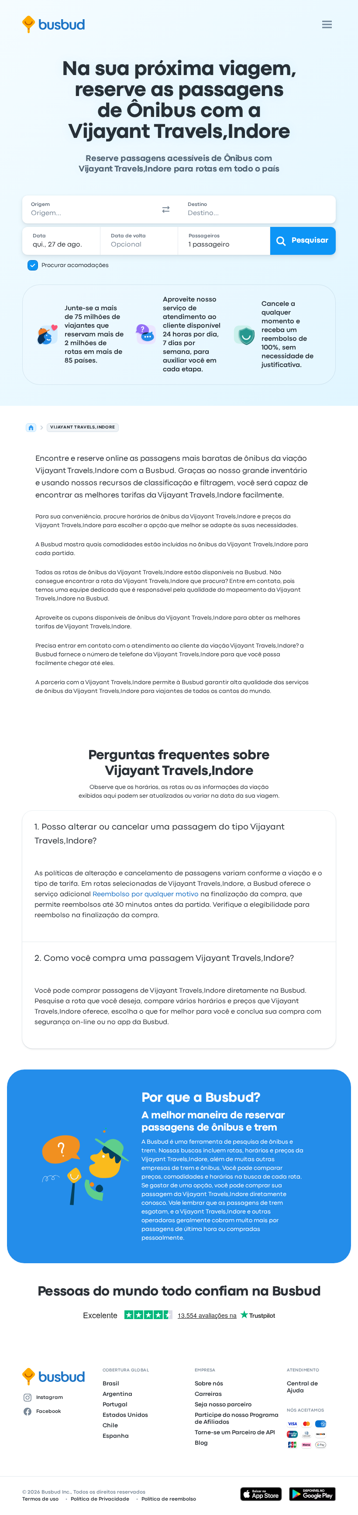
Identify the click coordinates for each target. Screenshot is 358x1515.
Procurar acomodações (75, 265)
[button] (166, 209)
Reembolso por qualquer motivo (146, 894)
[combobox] (87, 209)
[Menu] (327, 24)
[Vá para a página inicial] (53, 24)
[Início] (31, 427)
